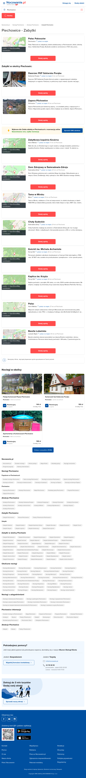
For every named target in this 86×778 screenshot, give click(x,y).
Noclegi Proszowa (66, 584)
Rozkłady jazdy (56, 463)
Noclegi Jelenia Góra (9, 587)
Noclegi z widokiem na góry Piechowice (52, 605)
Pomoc (4, 750)
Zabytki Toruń (77, 525)
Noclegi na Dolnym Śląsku (72, 482)
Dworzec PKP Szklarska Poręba (44, 73)
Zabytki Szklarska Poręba (50, 540)
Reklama (32, 750)
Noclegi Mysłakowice (53, 587)
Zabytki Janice (66, 556)
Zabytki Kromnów (8, 540)
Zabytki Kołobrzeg (34, 528)
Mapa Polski (44, 463)
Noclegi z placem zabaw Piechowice (13, 602)
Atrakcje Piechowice (33, 25)
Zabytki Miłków (51, 553)
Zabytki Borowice (8, 550)
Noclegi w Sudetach (41, 482)
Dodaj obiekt (79, 3)
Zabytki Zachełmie (55, 537)
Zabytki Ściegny (22, 559)
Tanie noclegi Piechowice (30, 479)
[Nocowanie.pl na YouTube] (9, 719)
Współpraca (33, 746)
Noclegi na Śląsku (56, 482)
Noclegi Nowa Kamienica (60, 577)
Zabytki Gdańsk (7, 525)
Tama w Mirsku (36, 194)
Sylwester (40, 769)
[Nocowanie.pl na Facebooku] (4, 719)
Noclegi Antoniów (23, 574)
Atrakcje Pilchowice (8, 508)
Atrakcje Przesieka (58, 502)
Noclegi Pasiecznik (23, 584)
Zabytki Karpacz (51, 559)
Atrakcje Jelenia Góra (24, 505)
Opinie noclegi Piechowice (71, 479)
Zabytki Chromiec (64, 543)
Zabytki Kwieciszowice (64, 550)
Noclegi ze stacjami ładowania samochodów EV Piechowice (20, 605)
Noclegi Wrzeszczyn (48, 581)
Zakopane (59, 769)
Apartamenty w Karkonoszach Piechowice (18, 433)
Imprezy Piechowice (8, 490)
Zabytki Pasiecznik (23, 553)
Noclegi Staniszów (77, 577)
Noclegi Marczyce (51, 574)
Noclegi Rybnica (37, 574)
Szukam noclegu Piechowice (11, 479)
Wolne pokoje (32, 463)
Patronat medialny (36, 762)
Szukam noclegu (19, 463)
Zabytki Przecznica (8, 559)
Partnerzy (60, 754)
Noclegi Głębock (35, 571)
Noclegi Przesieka (68, 571)
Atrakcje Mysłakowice (53, 505)
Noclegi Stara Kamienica (27, 577)
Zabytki (37, 617)
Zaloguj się (67, 3)
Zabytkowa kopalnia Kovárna (43, 139)
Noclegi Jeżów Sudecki (67, 590)
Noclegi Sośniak (22, 571)
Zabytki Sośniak (21, 540)
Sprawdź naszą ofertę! (14, 701)
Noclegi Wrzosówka (24, 568)
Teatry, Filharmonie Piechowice (42, 517)
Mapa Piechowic (30, 614)
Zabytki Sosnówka (43, 547)
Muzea (14, 617)
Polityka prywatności (64, 758)
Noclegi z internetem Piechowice (60, 602)
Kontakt (4, 746)
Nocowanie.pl (6, 25)
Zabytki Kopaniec (69, 537)
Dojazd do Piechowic (45, 614)
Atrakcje (5, 617)
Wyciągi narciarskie (69, 463)
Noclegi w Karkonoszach (24, 482)
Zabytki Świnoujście (48, 528)
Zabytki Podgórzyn (8, 543)
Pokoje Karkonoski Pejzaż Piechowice (16, 397)
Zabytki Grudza (23, 556)
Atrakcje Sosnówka (72, 502)
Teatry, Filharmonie (25, 617)
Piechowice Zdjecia (72, 617)
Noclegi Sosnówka (44, 577)
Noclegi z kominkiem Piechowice (37, 602)
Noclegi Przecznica (8, 590)
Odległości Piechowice (42, 620)
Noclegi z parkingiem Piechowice (36, 599)
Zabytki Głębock (34, 540)
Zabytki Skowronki (8, 553)
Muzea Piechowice (23, 517)
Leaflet (5, 48)
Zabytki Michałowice (9, 537)
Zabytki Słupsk (7, 528)
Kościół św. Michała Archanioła (44, 249)
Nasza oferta (6, 758)
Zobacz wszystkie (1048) (43, 450)
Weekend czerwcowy (50, 769)
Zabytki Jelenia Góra (9, 556)
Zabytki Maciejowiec (36, 559)
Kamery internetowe (23, 466)
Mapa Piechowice (39, 490)
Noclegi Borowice (8, 581)
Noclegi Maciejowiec (37, 590)
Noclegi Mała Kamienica (10, 577)
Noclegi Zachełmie (56, 568)
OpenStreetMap (15, 48)
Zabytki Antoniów (23, 543)
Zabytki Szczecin (64, 525)
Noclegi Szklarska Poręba (51, 571)
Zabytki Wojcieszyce (39, 537)
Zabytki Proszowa (64, 553)
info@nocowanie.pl (52, 661)
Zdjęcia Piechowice (8, 493)
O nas (4, 754)
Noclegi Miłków (52, 584)
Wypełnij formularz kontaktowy (18, 662)
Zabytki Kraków (20, 525)
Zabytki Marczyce (50, 543)
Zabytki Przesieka (66, 540)
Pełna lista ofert (58, 617)
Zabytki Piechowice (8, 517)
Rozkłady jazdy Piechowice (55, 490)
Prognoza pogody (8, 466)
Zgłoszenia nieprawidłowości (40, 758)
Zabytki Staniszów (75, 547)
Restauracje (46, 617)
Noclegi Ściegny (22, 590)
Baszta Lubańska (37, 331)
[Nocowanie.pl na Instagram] (15, 719)
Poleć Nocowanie (8, 762)
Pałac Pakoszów (37, 38)
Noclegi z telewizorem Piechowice (13, 599)
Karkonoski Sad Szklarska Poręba (57, 397)
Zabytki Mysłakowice (52, 556)
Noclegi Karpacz (52, 590)
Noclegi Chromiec (65, 574)
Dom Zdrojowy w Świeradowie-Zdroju (48, 167)
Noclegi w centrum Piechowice (51, 479)
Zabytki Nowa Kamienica (59, 547)
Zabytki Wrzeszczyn (47, 550)
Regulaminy (61, 762)
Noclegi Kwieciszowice (65, 581)
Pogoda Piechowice (73, 490)
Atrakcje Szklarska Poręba (26, 502)
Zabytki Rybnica (36, 543)
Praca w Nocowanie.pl (37, 754)
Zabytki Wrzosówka (24, 537)
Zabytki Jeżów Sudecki (66, 559)
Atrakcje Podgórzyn (42, 502)
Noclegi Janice (68, 587)
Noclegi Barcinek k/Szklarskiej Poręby (28, 581)
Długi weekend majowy (30, 769)
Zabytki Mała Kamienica (9, 547)
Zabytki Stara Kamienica (27, 547)
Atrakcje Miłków (38, 505)
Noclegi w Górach (8, 482)
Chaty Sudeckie (36, 221)
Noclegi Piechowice (18, 25)
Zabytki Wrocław (51, 525)
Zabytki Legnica (20, 528)
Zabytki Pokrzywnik (37, 556)
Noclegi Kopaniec (70, 568)
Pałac (31, 303)
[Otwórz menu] (4, 3)
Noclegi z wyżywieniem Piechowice (60, 599)
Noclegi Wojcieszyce (40, 568)
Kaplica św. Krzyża (38, 276)
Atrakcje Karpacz (68, 505)
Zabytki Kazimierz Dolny (35, 525)
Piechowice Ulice (26, 620)
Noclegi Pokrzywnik (37, 587)
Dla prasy (60, 750)
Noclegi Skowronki (8, 584)
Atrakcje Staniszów (8, 505)
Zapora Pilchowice (38, 100)
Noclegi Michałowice (9, 568)
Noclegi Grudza (23, 587)
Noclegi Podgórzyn (8, 574)
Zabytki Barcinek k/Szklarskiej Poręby (27, 550)
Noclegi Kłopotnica (38, 584)
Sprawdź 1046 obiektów (72, 130)
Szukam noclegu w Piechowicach (12, 614)
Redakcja (60, 746)
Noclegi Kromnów (8, 571)
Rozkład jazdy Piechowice (10, 620)
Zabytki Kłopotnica (37, 553)
